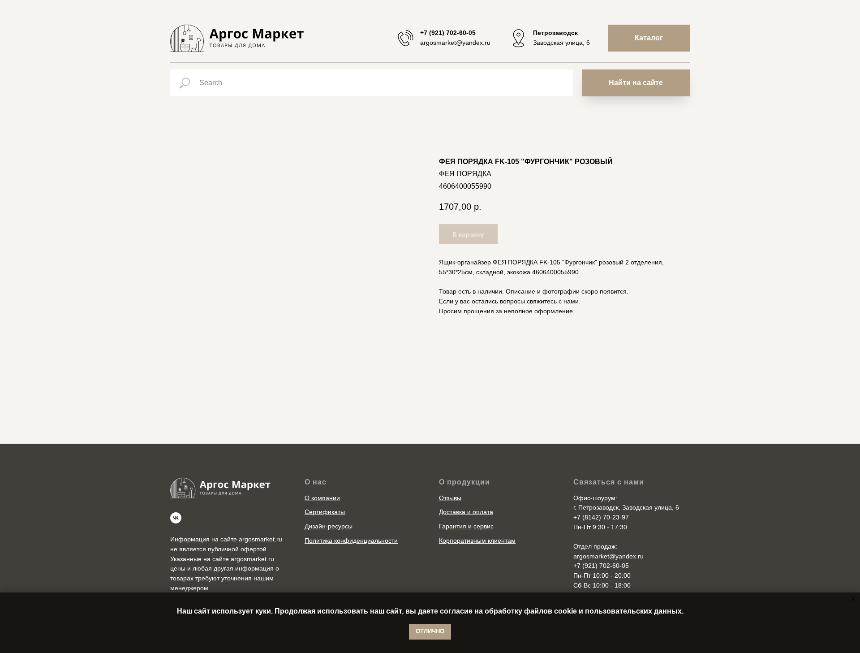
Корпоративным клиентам (477, 540)
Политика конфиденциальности (351, 540)
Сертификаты (325, 511)
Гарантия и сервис (466, 526)
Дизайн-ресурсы (329, 526)
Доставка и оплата (466, 511)
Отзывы (450, 498)
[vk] (175, 517)
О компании (322, 498)
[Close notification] (853, 599)
